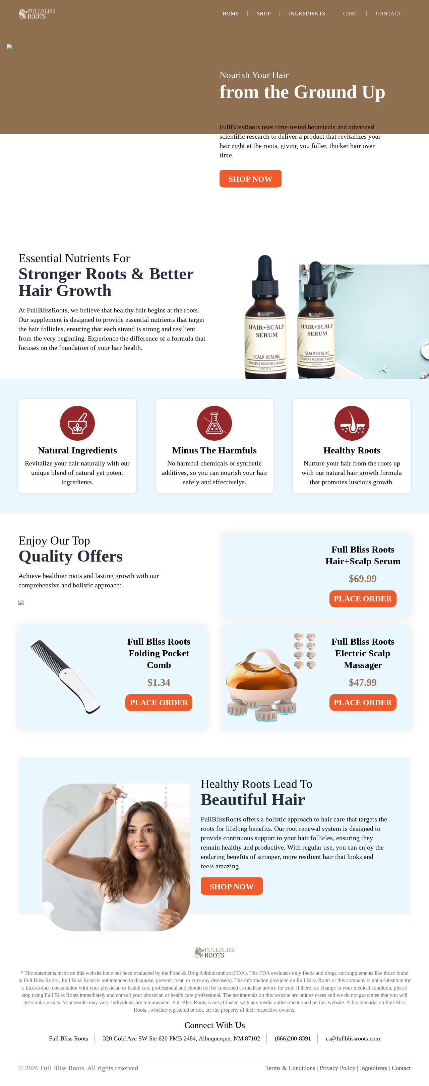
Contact (389, 13)
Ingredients (307, 13)
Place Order (363, 598)
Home (231, 13)
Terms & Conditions (290, 1068)
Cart (350, 13)
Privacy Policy (337, 1068)
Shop (264, 13)
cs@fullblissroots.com (353, 1038)
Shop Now (250, 179)
